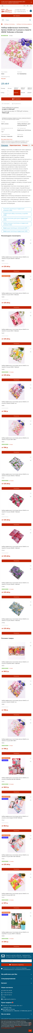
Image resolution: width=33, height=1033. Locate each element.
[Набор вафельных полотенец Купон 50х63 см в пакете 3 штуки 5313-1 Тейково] (16, 283)
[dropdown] (2, 6)
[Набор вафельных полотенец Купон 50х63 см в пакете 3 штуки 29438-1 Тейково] (16, 500)
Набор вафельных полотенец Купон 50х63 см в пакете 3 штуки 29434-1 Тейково (15, 619)
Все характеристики (6, 139)
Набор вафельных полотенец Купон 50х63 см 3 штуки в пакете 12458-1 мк (15, 402)
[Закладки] (24, 6)
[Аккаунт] (31, 6)
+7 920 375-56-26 (21, 11)
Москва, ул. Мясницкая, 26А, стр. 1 (12, 1005)
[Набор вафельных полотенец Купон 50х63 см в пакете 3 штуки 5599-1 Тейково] (16, 355)
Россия (3, 78)
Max (4, 997)
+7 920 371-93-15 (7, 994)
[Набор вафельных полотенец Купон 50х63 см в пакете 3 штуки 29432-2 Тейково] (16, 464)
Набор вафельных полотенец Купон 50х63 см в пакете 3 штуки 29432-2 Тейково (15, 474)
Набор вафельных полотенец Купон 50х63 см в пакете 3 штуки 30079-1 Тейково (15, 257)
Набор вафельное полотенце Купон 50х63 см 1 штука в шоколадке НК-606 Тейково (15, 817)
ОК (30, 1030)
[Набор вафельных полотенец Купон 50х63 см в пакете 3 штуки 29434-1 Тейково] (16, 609)
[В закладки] (30, 240)
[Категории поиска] (3, 20)
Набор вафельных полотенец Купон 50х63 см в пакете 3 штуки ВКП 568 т (15, 438)
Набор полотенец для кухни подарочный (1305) (15, 219)
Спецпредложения (8, 978)
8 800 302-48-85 (20, 10)
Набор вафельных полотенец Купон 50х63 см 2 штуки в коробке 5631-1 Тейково (15, 662)
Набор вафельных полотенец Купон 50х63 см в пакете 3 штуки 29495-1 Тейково (15, 547)
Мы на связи (5, 1014)
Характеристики (15, 145)
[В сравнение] (30, 243)
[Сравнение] (27, 6)
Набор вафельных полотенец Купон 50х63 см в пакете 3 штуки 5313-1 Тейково (15, 293)
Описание (4, 145)
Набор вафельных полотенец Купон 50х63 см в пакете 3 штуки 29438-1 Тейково (15, 511)
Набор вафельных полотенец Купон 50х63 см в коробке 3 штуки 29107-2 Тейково (15, 932)
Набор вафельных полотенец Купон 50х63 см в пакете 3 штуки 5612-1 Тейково (15, 330)
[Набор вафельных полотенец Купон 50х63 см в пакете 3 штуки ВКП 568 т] (16, 428)
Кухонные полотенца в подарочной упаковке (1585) (13, 209)
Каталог (4, 983)
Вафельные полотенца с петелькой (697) (15, 228)
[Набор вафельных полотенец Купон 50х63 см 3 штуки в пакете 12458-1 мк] (16, 392)
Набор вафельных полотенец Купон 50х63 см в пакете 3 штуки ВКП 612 (15, 894)
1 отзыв (10, 35)
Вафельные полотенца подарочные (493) (15, 231)
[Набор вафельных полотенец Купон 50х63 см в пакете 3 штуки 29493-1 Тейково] (16, 573)
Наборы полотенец (9, 24)
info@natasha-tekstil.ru (9, 999)
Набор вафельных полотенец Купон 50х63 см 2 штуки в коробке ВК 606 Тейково (15, 778)
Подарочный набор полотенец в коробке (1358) (15, 214)
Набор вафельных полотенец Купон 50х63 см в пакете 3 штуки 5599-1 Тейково (15, 366)
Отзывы (25, 145)
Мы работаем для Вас (9, 974)
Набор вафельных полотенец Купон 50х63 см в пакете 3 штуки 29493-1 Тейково (15, 583)
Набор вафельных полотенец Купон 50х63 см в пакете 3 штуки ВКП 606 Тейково (15, 855)
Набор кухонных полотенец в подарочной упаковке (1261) (15, 224)
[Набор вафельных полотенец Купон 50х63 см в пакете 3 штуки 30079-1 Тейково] (16, 247)
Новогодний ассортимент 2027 (17, 1)
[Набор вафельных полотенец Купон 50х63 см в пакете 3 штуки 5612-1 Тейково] (16, 319)
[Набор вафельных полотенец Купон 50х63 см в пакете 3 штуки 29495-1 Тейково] (16, 536)
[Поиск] (30, 20)
